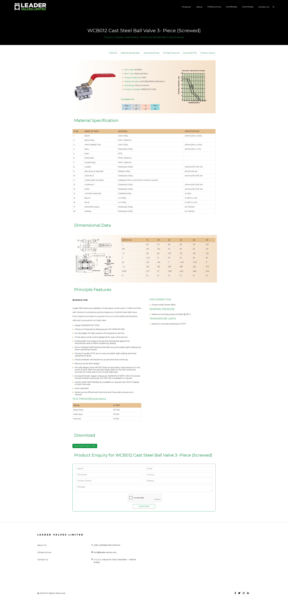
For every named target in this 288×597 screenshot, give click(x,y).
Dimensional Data (151, 53)
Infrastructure (214, 7)
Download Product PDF (85, 446)
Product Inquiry (207, 53)
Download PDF (190, 53)
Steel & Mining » (132, 37)
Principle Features (171, 53)
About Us (41, 545)
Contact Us (263, 7)
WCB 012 (113, 53)
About (199, 7)
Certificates (231, 7)
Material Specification (130, 53)
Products (186, 7)
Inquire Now (144, 506)
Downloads (247, 7)
